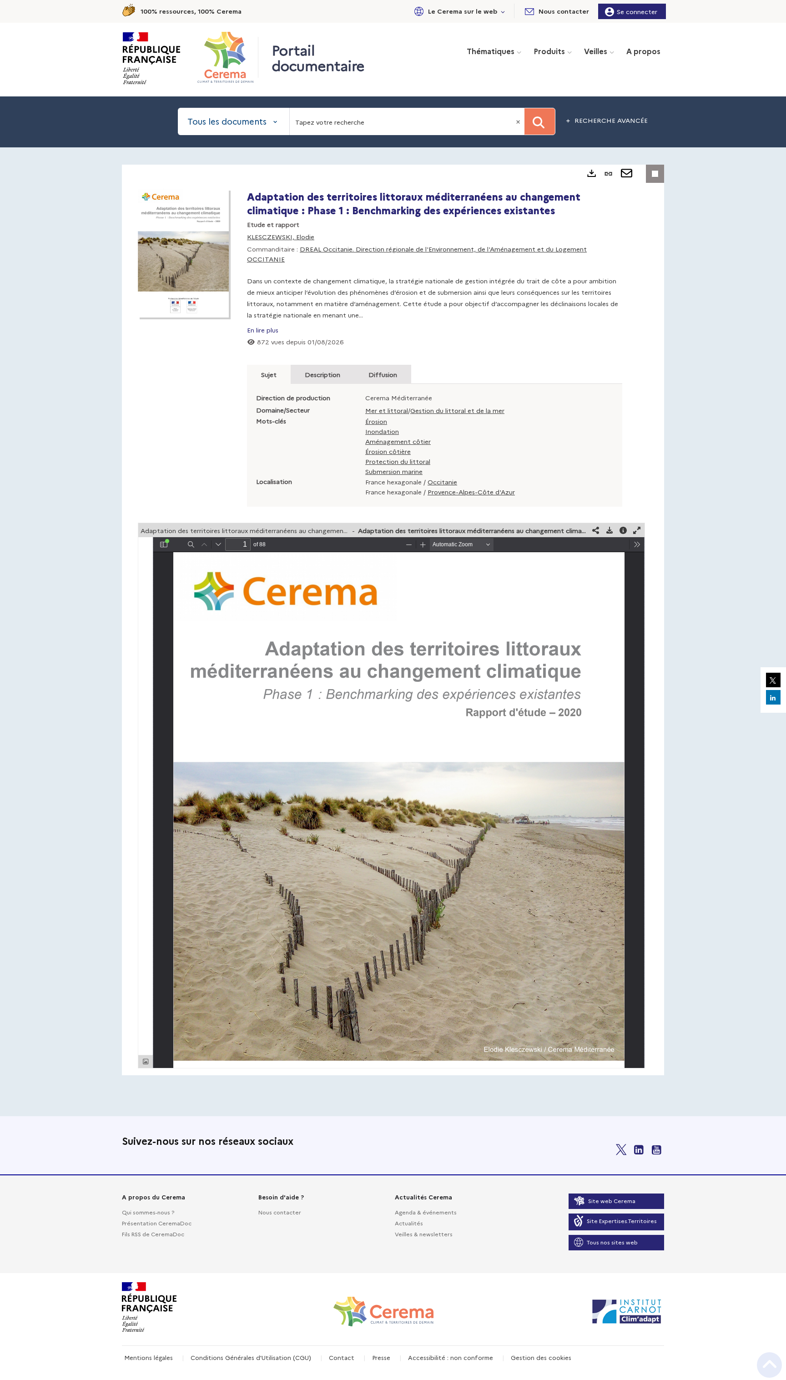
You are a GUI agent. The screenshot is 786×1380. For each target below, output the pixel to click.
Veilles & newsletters (424, 1234)
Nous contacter (279, 1212)
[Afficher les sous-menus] (503, 11)
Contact (341, 1357)
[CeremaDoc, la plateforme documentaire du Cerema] (227, 57)
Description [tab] (322, 374)
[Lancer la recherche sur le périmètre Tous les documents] (539, 121)
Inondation (382, 431)
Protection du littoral (397, 461)
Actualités (409, 1223)
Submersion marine (394, 471)
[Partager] (596, 530)
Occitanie (442, 481)
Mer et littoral (386, 410)
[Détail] (623, 530)
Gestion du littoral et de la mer (457, 410)
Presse (381, 1357)
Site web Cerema (611, 1200)
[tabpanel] (393, 620)
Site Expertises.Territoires (622, 1220)
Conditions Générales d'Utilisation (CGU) (251, 1357)
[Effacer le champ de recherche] (519, 121)
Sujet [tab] (269, 374)
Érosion (376, 421)
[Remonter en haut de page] (769, 1365)
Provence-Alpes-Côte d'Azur (471, 491)
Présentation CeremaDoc (156, 1223)
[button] (458, 11)
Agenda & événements (426, 1212)
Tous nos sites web (612, 1242)
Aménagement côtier (398, 441)
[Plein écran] (636, 530)
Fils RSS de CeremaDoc (153, 1234)
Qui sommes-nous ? (148, 1212)
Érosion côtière (388, 451)
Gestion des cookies (541, 1357)
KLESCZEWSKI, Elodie (280, 236)
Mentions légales (148, 1357)
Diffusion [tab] (382, 374)
